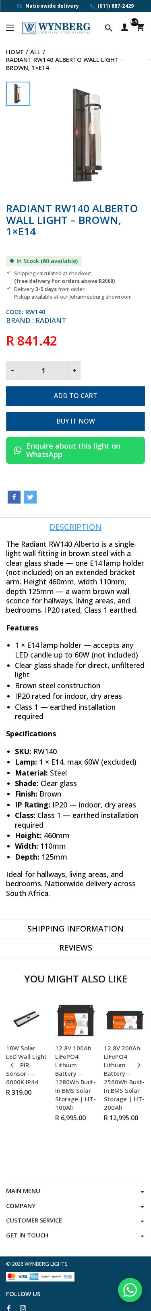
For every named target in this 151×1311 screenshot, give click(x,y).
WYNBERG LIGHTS (46, 1263)
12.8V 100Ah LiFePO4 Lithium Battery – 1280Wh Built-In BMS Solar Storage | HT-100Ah (75, 1077)
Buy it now (75, 421)
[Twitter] (30, 497)
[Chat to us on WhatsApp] (130, 1290)
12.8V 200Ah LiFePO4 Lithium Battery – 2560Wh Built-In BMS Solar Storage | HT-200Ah (124, 1077)
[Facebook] (14, 497)
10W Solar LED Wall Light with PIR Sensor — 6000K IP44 (26, 1065)
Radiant (50, 320)
